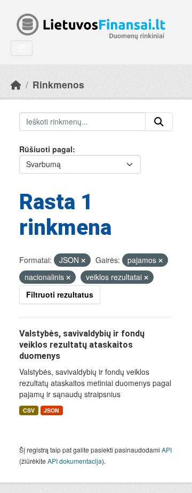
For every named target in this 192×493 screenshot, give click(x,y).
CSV (29, 410)
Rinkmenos (58, 84)
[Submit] (159, 122)
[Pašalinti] (83, 260)
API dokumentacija (74, 460)
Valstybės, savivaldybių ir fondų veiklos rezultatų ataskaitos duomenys (82, 344)
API (167, 449)
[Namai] (16, 84)
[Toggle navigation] (22, 48)
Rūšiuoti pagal (46, 149)
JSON (51, 410)
